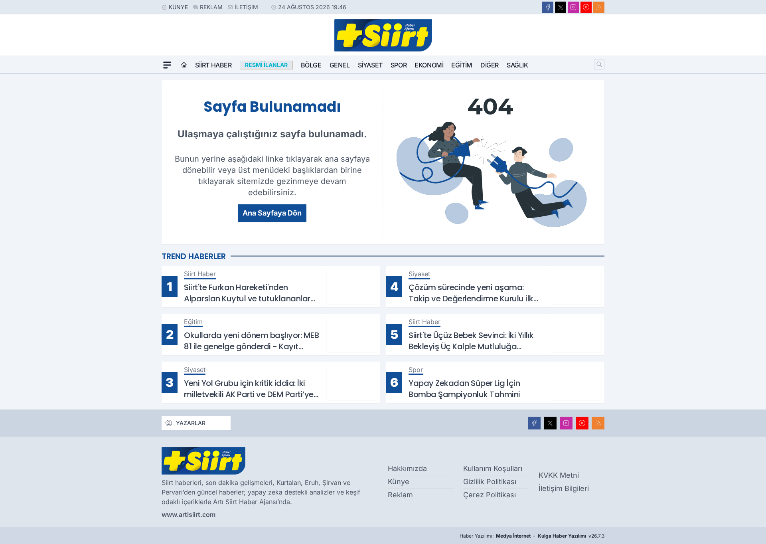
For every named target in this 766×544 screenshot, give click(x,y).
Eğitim (461, 65)
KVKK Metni (559, 475)
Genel (340, 65)
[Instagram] (573, 7)
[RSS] (598, 7)
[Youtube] (586, 7)
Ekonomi (429, 65)
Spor (399, 65)
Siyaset (370, 65)
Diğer (489, 65)
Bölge (311, 65)
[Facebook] (547, 7)
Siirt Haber (213, 65)
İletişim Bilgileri (564, 488)
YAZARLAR (190, 422)
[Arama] (599, 64)
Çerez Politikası (489, 495)
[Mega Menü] (167, 65)
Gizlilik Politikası (489, 481)
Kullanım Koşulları (492, 468)
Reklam (211, 7)
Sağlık (517, 65)
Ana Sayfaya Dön (272, 213)
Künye (178, 7)
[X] (560, 7)
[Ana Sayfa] (184, 65)
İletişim (246, 7)
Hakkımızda (407, 468)
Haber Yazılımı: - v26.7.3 (532, 536)
